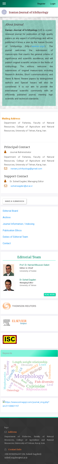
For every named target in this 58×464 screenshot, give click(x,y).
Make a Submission (14, 201)
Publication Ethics (12, 230)
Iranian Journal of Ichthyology (28, 12)
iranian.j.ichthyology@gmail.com (26, 168)
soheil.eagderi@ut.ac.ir (22, 186)
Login (53, 4)
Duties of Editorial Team (15, 236)
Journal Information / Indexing (18, 224)
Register (41, 4)
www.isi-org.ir (38, 46)
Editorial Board (10, 210)
